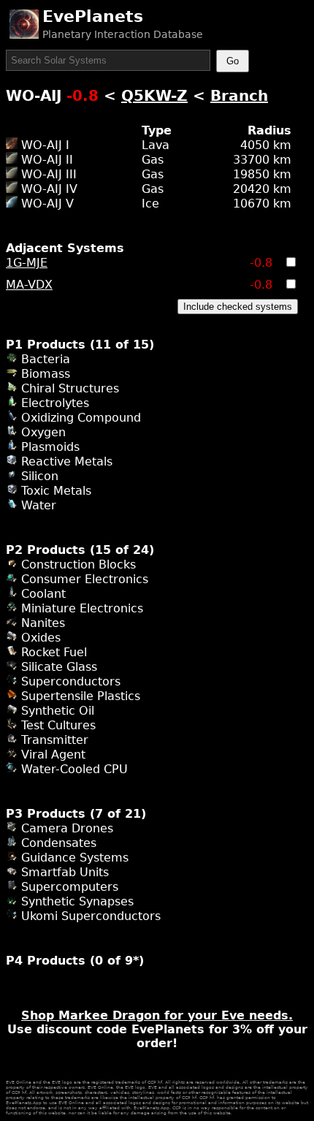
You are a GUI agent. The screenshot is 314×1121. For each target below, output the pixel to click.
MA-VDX (29, 285)
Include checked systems (237, 306)
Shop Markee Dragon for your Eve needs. (157, 1015)
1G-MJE (26, 263)
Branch (239, 95)
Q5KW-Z (154, 95)
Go (232, 61)
